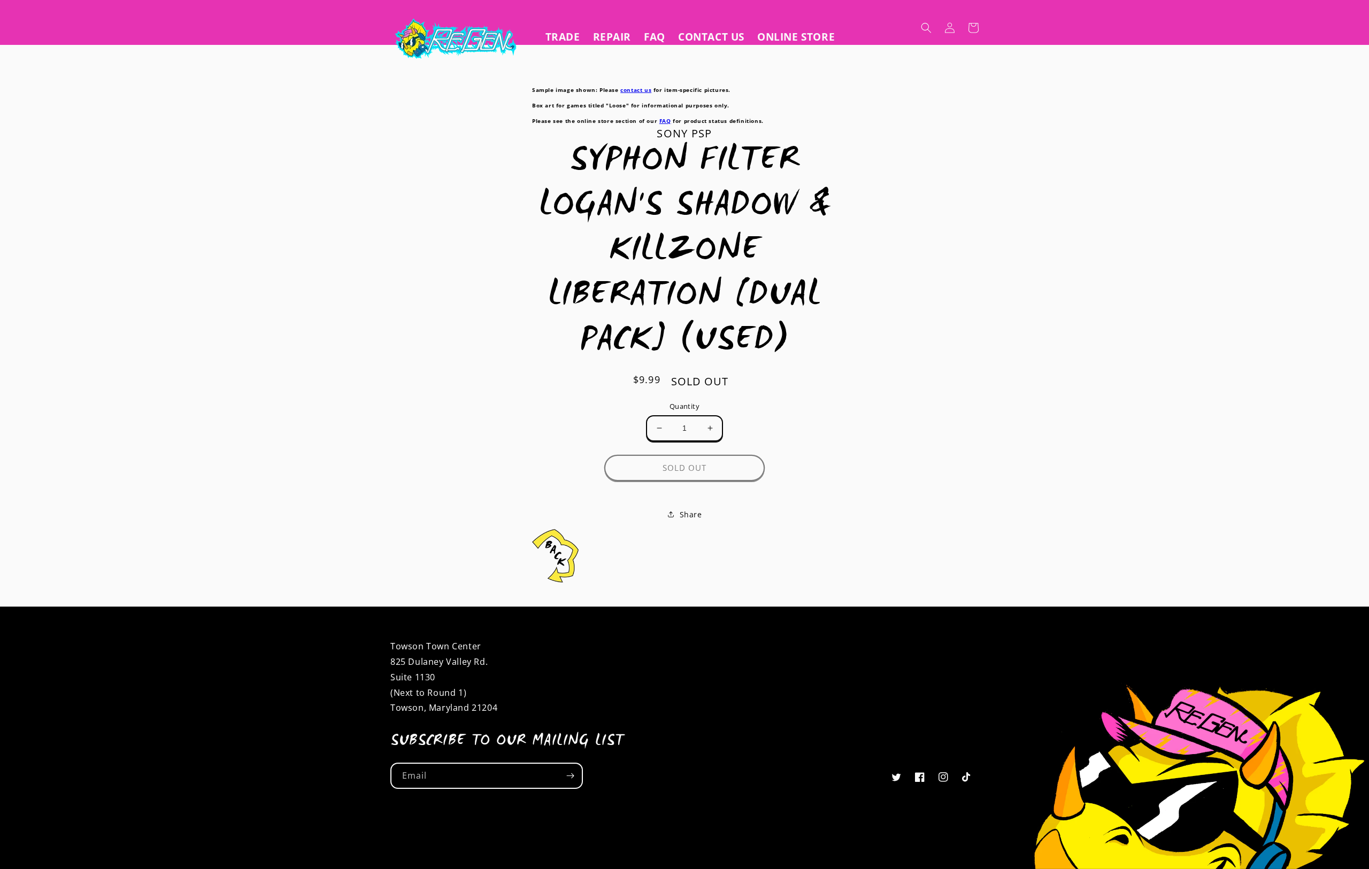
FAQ (665, 121)
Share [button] (691, 514)
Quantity (684, 406)
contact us (635, 90)
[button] (926, 28)
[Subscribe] (570, 776)
